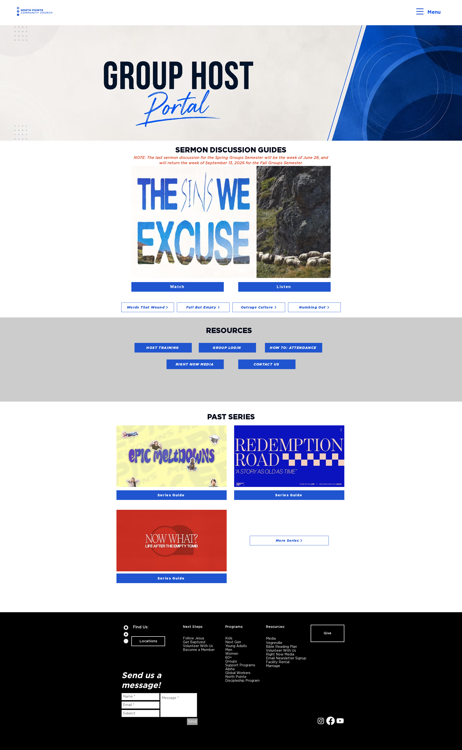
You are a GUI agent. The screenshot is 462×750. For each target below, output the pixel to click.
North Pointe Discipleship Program (242, 678)
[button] (420, 11)
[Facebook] (330, 721)
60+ (228, 657)
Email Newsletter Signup (286, 658)
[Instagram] (321, 721)
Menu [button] (434, 12)
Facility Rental (277, 662)
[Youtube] (340, 721)
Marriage (273, 666)
